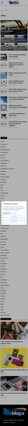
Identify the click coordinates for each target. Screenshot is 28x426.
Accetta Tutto (14, 221)
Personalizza (14, 216)
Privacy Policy (13, 213)
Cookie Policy (6, 213)
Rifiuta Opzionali (14, 219)
